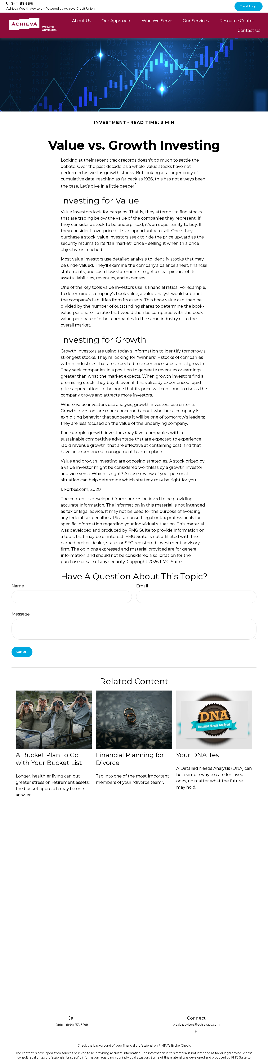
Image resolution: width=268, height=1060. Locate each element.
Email (142, 585)
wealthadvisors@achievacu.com (196, 1024)
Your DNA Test (199, 755)
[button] (81, 20)
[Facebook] (196, 1031)
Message (21, 614)
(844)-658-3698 (22, 3)
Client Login (248, 6)
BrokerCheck (180, 1045)
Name (18, 585)
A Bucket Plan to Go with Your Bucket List (49, 759)
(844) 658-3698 (77, 1025)
